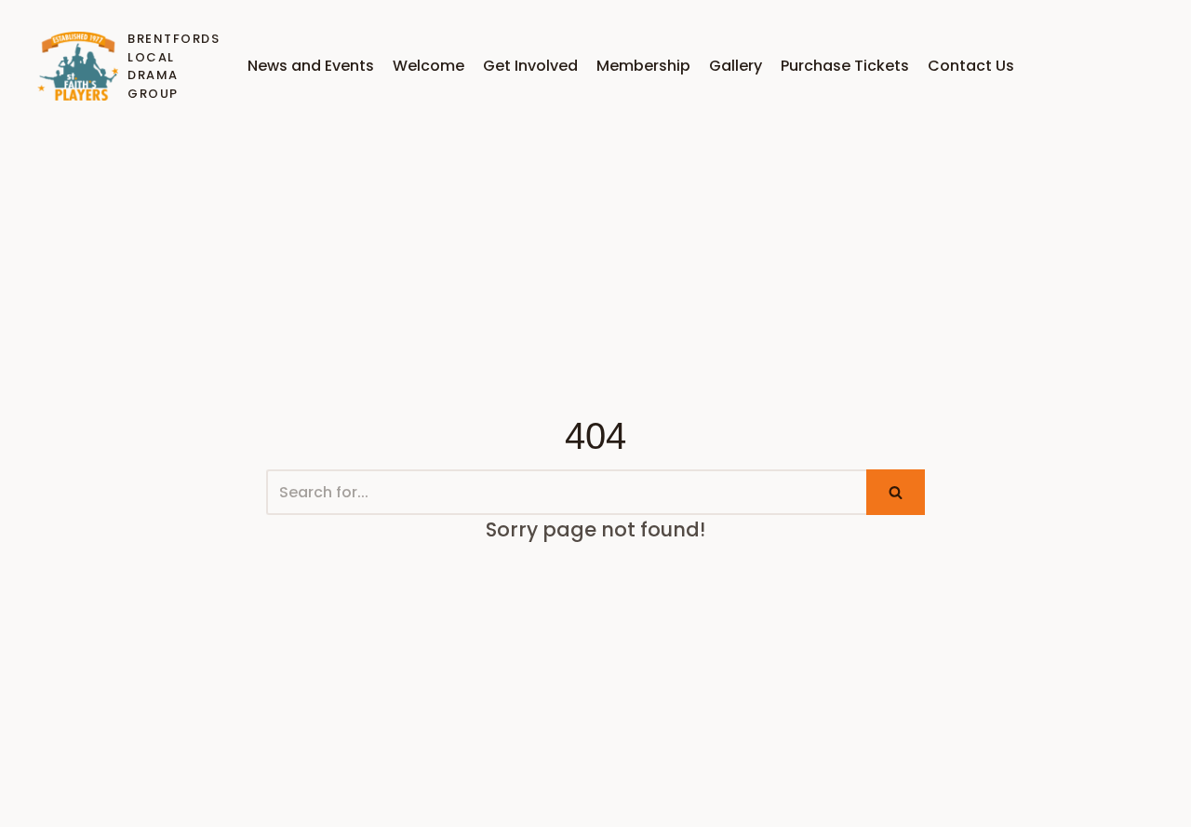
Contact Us (971, 65)
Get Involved (530, 65)
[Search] (895, 492)
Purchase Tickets (845, 65)
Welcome (428, 65)
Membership (643, 65)
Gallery (735, 65)
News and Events (311, 65)
